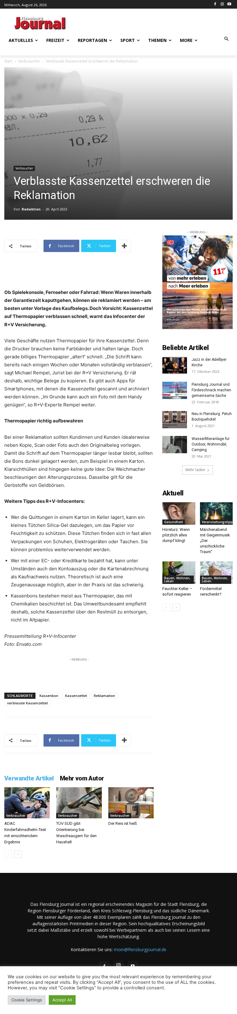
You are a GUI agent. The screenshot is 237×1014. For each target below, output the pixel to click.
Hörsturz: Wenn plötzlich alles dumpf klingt (176, 535)
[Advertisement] (155, 22)
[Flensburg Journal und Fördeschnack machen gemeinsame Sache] (174, 390)
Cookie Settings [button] (26, 999)
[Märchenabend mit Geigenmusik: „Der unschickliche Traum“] (216, 513)
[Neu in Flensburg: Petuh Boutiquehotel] (174, 419)
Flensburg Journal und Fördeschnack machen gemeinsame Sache (211, 390)
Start (8, 61)
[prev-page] (8, 854)
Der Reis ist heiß (122, 823)
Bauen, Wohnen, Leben (177, 579)
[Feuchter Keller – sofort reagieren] (178, 572)
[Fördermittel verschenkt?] (216, 572)
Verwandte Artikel (29, 778)
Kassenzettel (76, 695)
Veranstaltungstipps (218, 522)
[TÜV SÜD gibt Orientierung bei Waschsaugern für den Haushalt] (79, 802)
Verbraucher (29, 61)
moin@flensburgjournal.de (140, 949)
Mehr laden (195, 469)
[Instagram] (222, 4)
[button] (226, 39)
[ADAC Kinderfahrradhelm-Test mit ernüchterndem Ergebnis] (27, 802)
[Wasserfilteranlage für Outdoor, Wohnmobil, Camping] (174, 444)
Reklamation (104, 695)
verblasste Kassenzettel (27, 703)
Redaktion (31, 209)
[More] (124, 246)
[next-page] (18, 854)
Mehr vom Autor (82, 778)
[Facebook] (215, 4)
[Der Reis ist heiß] (131, 802)
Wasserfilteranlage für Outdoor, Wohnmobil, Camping (211, 444)
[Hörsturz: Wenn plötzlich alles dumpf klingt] (178, 513)
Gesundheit (173, 522)
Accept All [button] (62, 999)
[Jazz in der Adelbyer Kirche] (174, 365)
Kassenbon (49, 695)
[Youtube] (229, 4)
